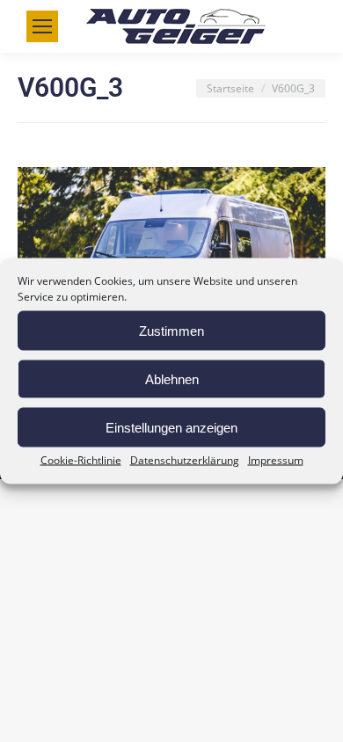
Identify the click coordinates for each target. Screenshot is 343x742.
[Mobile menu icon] (42, 26)
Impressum (275, 460)
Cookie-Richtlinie (80, 460)
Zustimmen (171, 330)
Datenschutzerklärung (184, 460)
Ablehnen (172, 378)
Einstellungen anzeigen (171, 426)
